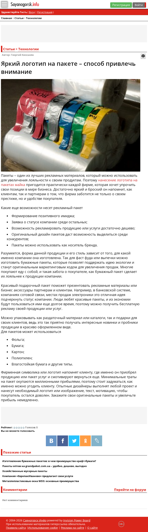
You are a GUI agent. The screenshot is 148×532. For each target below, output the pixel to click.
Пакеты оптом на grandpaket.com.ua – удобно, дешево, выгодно (44, 466)
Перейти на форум (130, 489)
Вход (32, 12)
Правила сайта (16, 527)
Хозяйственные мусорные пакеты (24, 471)
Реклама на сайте (72, 527)
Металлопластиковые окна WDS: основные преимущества (40, 481)
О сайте (92, 527)
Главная (6, 18)
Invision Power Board (76, 520)
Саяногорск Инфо (34, 520)
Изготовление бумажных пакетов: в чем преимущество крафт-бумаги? (49, 461)
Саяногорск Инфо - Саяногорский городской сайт (32, 4)
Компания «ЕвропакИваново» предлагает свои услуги (37, 476)
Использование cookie (43, 527)
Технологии (34, 18)
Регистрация (121, 5)
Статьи (19, 18)
